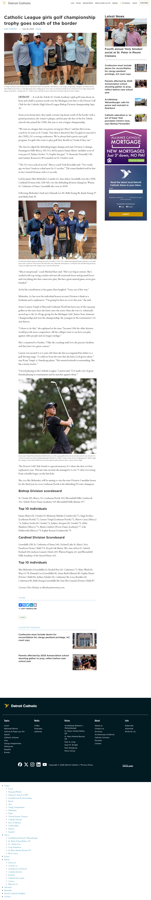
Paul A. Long (70, 742)
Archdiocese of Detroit (104, 735)
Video (36, 726)
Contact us (99, 729)
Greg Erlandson (14, 847)
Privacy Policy (126, 197)
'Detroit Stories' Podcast (18, 816)
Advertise (129, 729)
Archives (98, 732)
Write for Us (130, 732)
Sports (38, 29)
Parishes (98, 741)
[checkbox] (126, 207)
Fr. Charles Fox (14, 844)
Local (72, 3)
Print (23, 617)
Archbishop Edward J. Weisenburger (74, 727)
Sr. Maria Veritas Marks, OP (75, 732)
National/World (88, 3)
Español (115, 3)
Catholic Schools (11, 738)
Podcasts (38, 729)
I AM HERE (13, 825)
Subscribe (144, 3)
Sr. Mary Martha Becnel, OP (75, 738)
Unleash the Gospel (16, 878)
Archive (7, 896)
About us (98, 726)
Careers (98, 743)
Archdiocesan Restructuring (20, 798)
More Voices (70, 751)
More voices (13, 853)
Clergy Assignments (12, 743)
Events (78, 3)
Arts (6, 741)
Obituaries (8, 746)
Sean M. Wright (71, 745)
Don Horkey (10, 29)
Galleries (38, 732)
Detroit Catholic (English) (14, 893)
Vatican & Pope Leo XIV (102, 3)
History (11, 828)
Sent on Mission (14, 822)
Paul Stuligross (71, 748)
